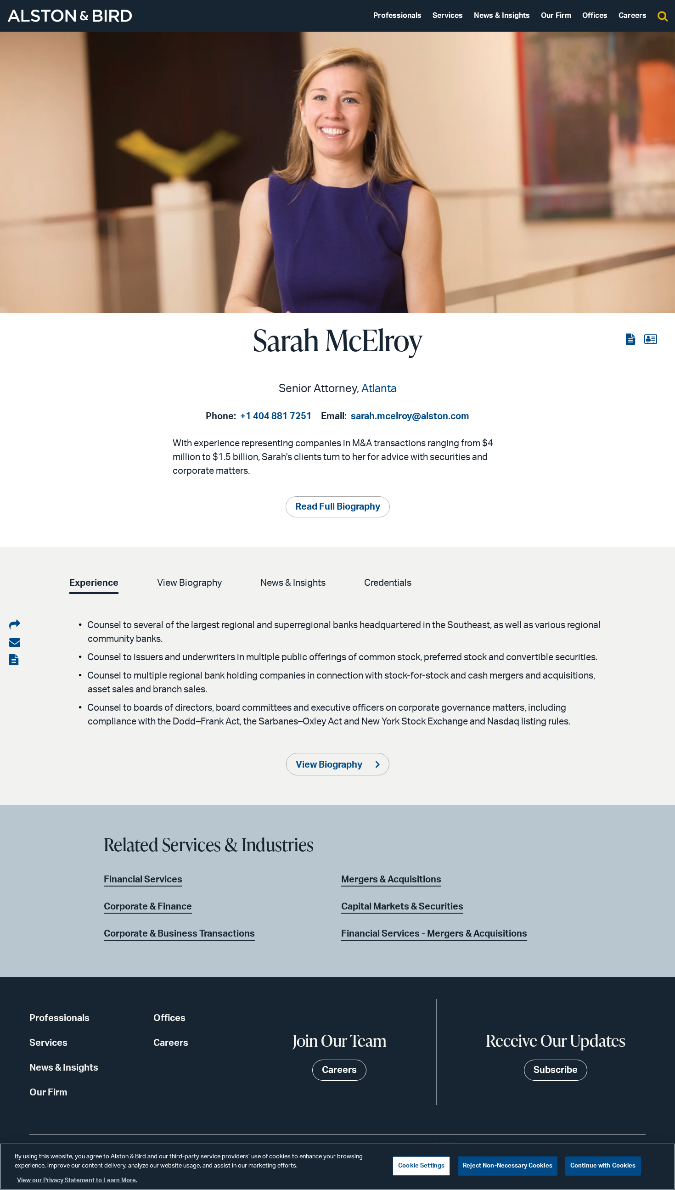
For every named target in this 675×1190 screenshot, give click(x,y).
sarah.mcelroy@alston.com (410, 416)
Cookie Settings (421, 1166)
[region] (337, 1166)
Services (448, 15)
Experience (93, 583)
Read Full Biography (337, 506)
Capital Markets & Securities (402, 906)
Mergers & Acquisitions (391, 879)
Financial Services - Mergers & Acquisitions (434, 933)
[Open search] (663, 15)
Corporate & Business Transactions (179, 933)
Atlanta (379, 388)
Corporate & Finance (148, 906)
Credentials (387, 583)
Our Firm (556, 15)
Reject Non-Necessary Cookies (507, 1166)
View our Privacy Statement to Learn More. (77, 1181)
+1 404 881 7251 (276, 416)
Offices (595, 15)
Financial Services (143, 879)
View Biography (189, 583)
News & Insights (502, 15)
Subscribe (556, 1070)
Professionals (397, 15)
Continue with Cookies (603, 1166)
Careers (633, 15)
